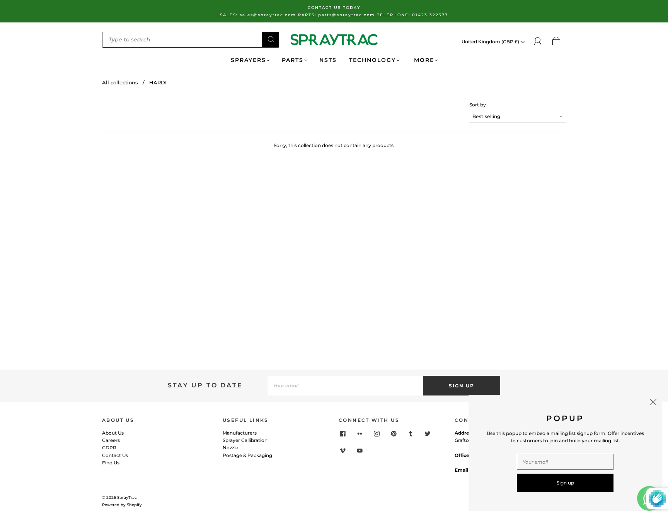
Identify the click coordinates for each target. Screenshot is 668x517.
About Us (113, 433)
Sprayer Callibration (245, 440)
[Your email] (345, 385)
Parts (292, 60)
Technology (372, 60)
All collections (120, 82)
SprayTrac (127, 497)
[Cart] (556, 41)
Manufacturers (240, 433)
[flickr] (359, 433)
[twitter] (427, 433)
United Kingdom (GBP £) (491, 42)
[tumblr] (410, 433)
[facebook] (342, 433)
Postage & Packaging (247, 455)
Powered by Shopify (122, 504)
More (423, 60)
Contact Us (115, 455)
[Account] (538, 41)
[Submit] (270, 39)
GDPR (109, 447)
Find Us (110, 463)
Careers (111, 440)
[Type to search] (182, 39)
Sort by (477, 105)
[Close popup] (653, 403)
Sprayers (248, 60)
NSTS (328, 60)
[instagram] (376, 433)
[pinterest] (393, 433)
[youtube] (359, 450)
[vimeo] (342, 450)
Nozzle (230, 447)
